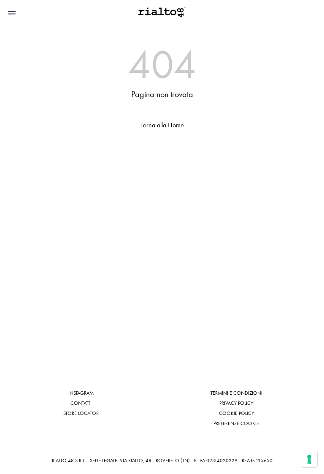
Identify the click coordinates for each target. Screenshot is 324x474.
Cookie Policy (236, 413)
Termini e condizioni (236, 393)
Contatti (81, 403)
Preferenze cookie (236, 423)
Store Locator (81, 413)
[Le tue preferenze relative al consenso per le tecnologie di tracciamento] (309, 459)
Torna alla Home (162, 125)
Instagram (81, 393)
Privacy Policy (236, 403)
